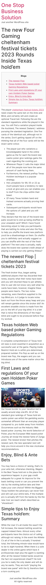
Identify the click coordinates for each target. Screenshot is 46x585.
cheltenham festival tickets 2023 (28, 109)
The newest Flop (17, 80)
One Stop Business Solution (12, 11)
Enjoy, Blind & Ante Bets (20, 96)
